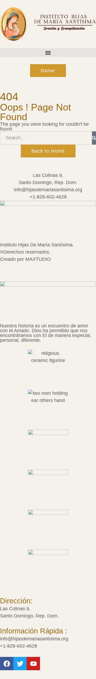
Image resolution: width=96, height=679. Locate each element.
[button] (48, 52)
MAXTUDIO (38, 259)
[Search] (94, 138)
